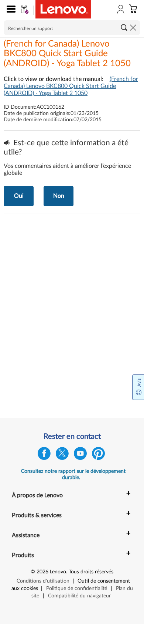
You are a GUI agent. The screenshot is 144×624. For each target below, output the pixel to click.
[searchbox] (72, 27)
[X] (62, 455)
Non (58, 196)
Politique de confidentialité (76, 588)
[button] (9, 10)
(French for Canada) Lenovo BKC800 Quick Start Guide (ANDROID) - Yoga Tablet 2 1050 (71, 86)
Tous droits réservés (91, 571)
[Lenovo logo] (63, 9)
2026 (42, 571)
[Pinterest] (98, 455)
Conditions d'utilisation (43, 581)
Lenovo (58, 571)
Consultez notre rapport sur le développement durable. (73, 474)
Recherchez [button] (124, 27)
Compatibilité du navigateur (79, 595)
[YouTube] (80, 455)
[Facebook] (44, 455)
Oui (19, 196)
